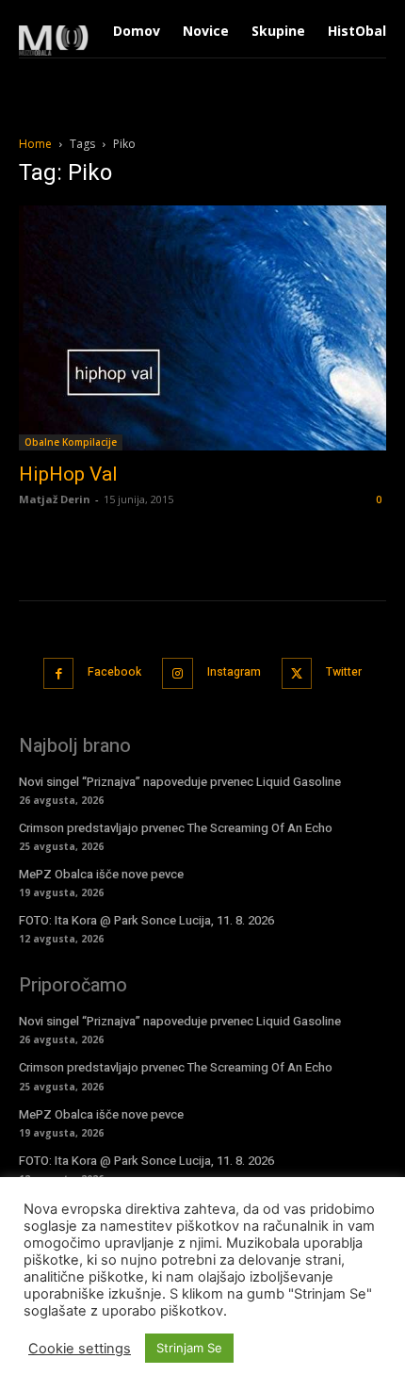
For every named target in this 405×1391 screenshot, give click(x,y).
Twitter (344, 671)
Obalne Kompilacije (70, 442)
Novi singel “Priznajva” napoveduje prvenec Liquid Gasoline (180, 782)
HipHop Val (68, 474)
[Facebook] (58, 673)
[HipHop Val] (202, 327)
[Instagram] (177, 673)
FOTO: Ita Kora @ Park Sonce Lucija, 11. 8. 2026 (146, 920)
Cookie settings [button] (79, 1348)
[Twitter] (297, 673)
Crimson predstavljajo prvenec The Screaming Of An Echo (175, 828)
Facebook (114, 671)
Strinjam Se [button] (189, 1347)
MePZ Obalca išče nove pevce (101, 874)
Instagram (234, 671)
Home (35, 144)
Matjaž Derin (54, 499)
